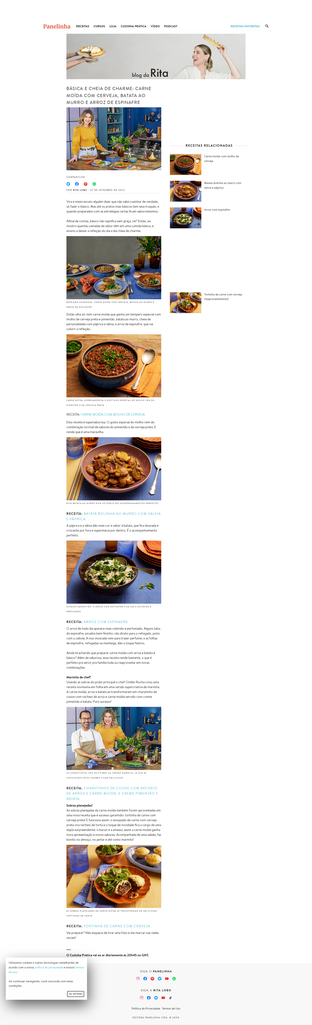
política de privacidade (48, 967)
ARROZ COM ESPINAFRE (106, 622)
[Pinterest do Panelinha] (152, 978)
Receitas (82, 26)
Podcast (170, 26)
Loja (112, 26)
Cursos (99, 26)
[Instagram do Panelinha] (138, 978)
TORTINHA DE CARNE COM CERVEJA (117, 926)
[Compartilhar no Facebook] (77, 184)
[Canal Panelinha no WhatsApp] (174, 978)
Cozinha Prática (133, 26)
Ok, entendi (76, 994)
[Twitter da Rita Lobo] (156, 997)
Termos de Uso (171, 1008)
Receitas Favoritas (245, 26)
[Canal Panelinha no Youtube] (166, 978)
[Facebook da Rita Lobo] (148, 997)
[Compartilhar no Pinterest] (85, 184)
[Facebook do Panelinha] (145, 978)
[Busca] (267, 26)
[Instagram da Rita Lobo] (141, 997)
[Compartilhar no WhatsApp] (94, 184)
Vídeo (155, 26)
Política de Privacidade (146, 1008)
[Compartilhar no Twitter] (68, 184)
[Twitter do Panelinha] (159, 978)
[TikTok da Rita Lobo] (170, 997)
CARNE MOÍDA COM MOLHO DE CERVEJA (113, 414)
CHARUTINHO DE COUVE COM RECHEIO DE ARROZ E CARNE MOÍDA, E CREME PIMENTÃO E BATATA (112, 793)
